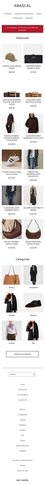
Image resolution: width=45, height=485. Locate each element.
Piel (22, 435)
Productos (8, 14)
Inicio (22, 384)
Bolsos (22, 409)
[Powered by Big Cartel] (22, 480)
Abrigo (22, 420)
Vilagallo (22, 451)
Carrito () (29, 18)
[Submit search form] (34, 374)
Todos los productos (22, 354)
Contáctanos (17, 18)
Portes (38, 14)
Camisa (22, 430)
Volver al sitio (22, 471)
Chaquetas (22, 415)
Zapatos (22, 425)
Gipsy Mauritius (22, 446)
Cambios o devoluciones (24, 14)
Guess (22, 440)
